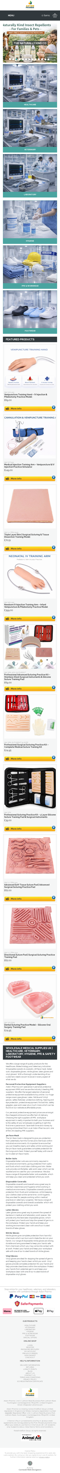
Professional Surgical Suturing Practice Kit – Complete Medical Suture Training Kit (30, 717)
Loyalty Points (30, 1369)
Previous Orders (30, 1353)
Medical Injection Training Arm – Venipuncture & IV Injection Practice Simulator (30, 436)
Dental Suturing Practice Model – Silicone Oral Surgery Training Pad (30, 997)
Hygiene (30, 1331)
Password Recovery (30, 1349)
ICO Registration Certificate (30, 1381)
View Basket (30, 1355)
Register (30, 1347)
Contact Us (30, 1375)
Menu (11, 15)
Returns (30, 1367)
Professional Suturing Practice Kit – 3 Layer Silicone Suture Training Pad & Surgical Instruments (30, 787)
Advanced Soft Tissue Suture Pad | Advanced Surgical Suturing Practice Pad (30, 857)
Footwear (30, 1336)
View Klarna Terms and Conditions (39, 1427)
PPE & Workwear (30, 1334)
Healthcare (30, 1325)
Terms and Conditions (30, 1377)
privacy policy (44, 1457)
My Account (30, 1351)
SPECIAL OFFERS (30, 1338)
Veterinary (30, 1327)
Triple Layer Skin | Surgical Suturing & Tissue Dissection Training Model (30, 507)
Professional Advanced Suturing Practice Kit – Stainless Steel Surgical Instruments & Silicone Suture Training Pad (30, 647)
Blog (30, 1371)
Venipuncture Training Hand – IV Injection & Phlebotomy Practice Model (30, 366)
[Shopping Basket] (55, 15)
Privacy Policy (30, 1379)
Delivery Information (30, 1365)
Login (30, 1345)
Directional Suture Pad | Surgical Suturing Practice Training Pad (30, 927)
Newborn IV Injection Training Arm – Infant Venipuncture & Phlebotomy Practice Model (30, 577)
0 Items (46, 15)
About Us (30, 1373)
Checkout (30, 1357)
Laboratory (30, 1329)
